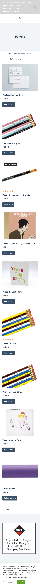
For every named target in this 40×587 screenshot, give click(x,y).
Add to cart (8, 104)
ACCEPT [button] (21, 582)
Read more (8, 204)
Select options (10, 498)
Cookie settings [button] (9, 582)
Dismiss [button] (35, 7)
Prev (8, 509)
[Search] (20, 18)
